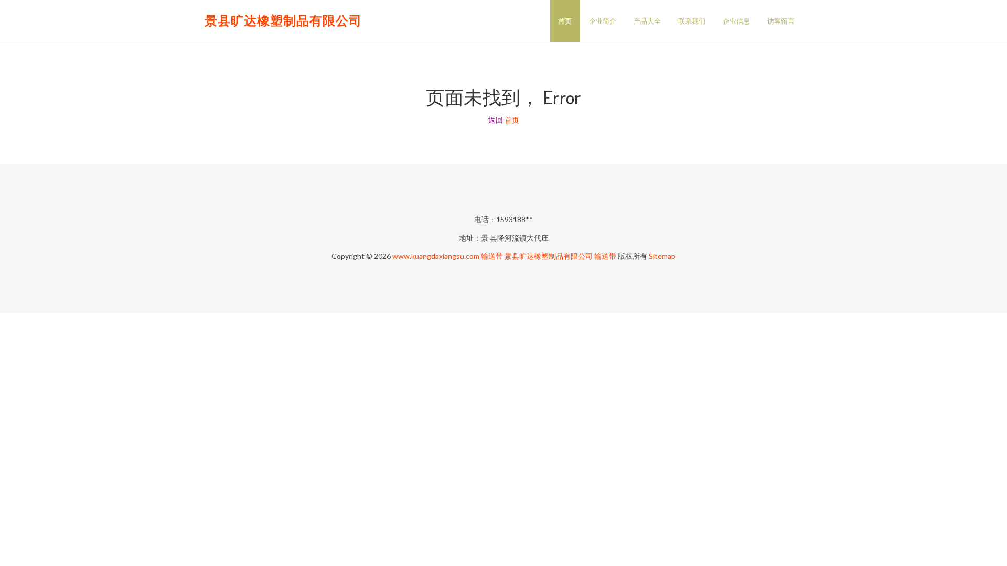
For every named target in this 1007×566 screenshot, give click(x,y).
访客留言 (781, 21)
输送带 (492, 256)
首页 (565, 21)
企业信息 (736, 21)
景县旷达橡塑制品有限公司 (283, 20)
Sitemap (662, 256)
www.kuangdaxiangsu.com (435, 256)
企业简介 (602, 21)
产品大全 (647, 21)
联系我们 (691, 21)
